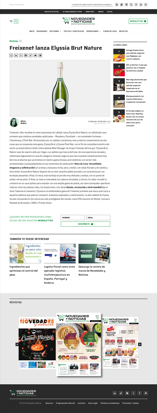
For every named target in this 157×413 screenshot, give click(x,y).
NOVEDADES (42, 31)
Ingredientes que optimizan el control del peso (24, 271)
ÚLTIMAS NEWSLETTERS (72, 11)
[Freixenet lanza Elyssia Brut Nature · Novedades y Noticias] (78, 21)
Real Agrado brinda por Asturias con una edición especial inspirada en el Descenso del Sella (136, 85)
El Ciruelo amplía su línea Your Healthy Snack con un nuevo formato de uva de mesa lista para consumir (135, 118)
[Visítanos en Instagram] (126, 5)
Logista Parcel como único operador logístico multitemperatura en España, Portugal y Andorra (59, 275)
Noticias (14, 41)
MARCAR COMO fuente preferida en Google (93, 5)
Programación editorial (65, 403)
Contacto (81, 403)
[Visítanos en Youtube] (141, 5)
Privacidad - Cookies (130, 403)
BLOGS (109, 11)
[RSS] (145, 5)
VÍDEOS (101, 11)
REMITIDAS (90, 11)
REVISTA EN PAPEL (52, 11)
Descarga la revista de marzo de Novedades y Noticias (91, 271)
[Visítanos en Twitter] (131, 5)
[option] (78, 344)
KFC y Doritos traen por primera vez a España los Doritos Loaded (136, 67)
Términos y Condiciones (110, 403)
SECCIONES (55, 31)
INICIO (31, 31)
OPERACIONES (93, 31)
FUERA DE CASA (110, 31)
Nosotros (49, 403)
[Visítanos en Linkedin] (117, 5)
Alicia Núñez (24, 122)
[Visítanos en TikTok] (122, 5)
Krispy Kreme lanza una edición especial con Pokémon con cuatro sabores (135, 54)
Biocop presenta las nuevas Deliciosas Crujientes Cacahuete (136, 99)
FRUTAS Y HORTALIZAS (74, 31)
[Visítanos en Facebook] (136, 5)
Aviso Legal (93, 403)
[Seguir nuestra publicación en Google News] (40, 55)
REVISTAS (123, 31)
